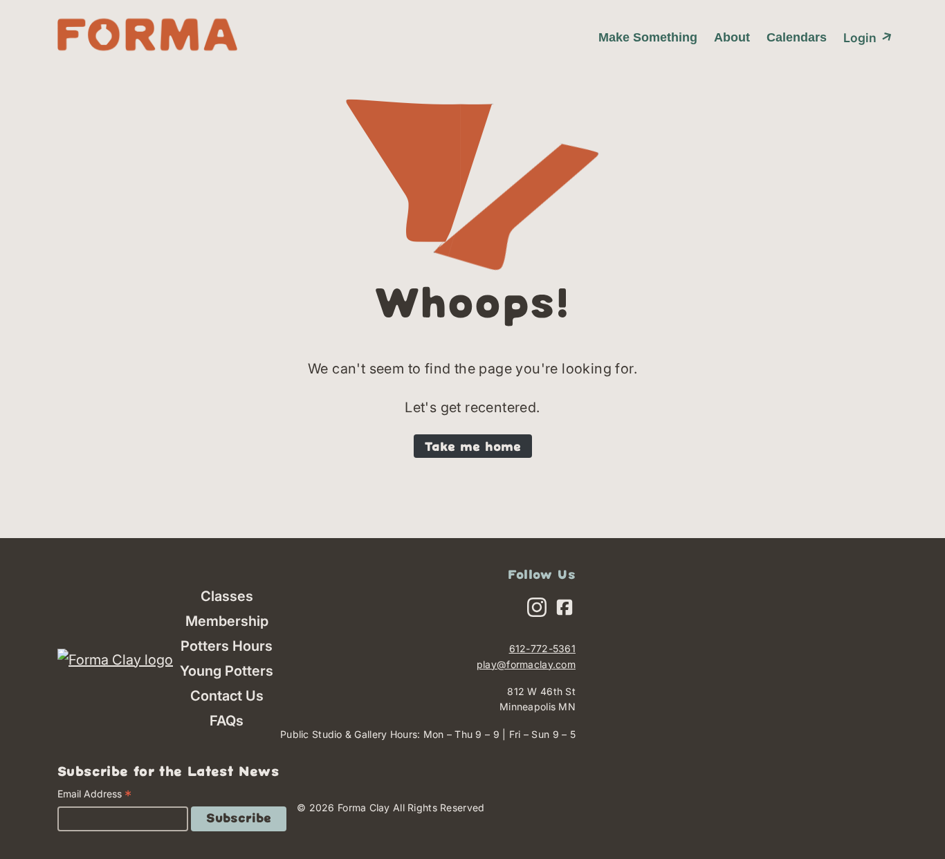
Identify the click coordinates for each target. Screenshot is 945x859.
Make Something (647, 37)
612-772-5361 (542, 648)
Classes (227, 596)
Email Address (94, 795)
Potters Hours (227, 646)
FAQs (227, 720)
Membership (226, 621)
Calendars (797, 37)
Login (865, 36)
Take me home (473, 447)
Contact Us (227, 695)
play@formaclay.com (526, 664)
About (732, 37)
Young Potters (226, 671)
